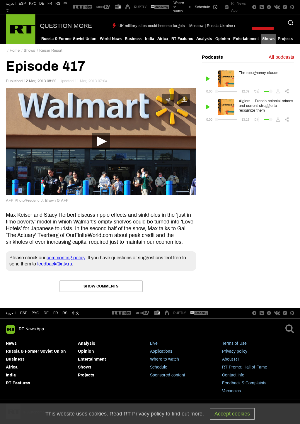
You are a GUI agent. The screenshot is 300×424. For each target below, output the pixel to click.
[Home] (20, 29)
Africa (162, 39)
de (46, 313)
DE (41, 3)
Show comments (101, 286)
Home (15, 50)
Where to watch (164, 359)
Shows (268, 39)
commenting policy (66, 257)
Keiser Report (50, 50)
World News (111, 39)
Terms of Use (234, 343)
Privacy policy (234, 351)
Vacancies (231, 391)
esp (23, 313)
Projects (285, 39)
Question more (66, 26)
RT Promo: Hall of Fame (244, 367)
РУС (32, 3)
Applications (161, 351)
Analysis (204, 39)
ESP (22, 3)
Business (133, 39)
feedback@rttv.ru (54, 263)
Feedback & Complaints (244, 383)
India (149, 39)
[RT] (82, 7)
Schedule (158, 367)
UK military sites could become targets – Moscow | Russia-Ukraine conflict (182, 26)
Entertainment (246, 39)
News (11, 343)
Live (154, 343)
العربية (11, 3)
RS (57, 3)
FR (49, 3)
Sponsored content (167, 375)
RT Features (182, 39)
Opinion (222, 39)
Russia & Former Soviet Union (68, 39)
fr (55, 313)
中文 (75, 313)
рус (35, 313)
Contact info (233, 375)
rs (64, 313)
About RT (231, 359)
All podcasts (281, 57)
